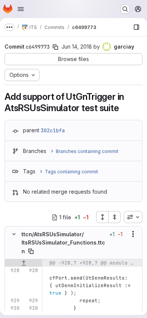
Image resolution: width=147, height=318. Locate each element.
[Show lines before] (23, 263)
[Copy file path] (30, 251)
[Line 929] (13, 300)
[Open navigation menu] (21, 9)
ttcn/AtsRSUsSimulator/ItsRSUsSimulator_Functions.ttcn (63, 242)
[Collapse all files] (115, 217)
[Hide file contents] (13, 233)
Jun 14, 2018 (76, 46)
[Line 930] (13, 308)
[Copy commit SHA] (55, 47)
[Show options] (133, 233)
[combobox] (133, 217)
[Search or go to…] (125, 9)
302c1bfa (53, 130)
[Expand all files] (102, 217)
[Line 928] (13, 270)
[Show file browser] (136, 27)
